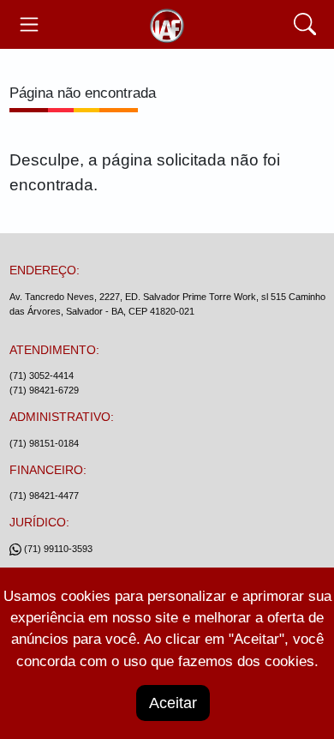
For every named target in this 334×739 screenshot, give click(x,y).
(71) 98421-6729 (44, 390)
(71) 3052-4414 (41, 375)
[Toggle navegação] (29, 24)
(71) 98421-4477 (44, 495)
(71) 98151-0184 (44, 443)
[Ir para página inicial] (167, 24)
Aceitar (173, 703)
